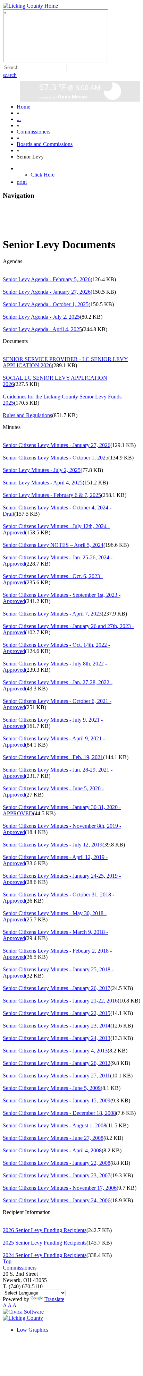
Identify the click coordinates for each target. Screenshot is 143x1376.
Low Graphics (32, 1330)
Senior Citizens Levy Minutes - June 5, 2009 (52, 1088)
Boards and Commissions (45, 144)
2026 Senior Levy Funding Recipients (44, 1230)
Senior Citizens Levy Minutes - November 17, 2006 (60, 1188)
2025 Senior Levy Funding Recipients (44, 1243)
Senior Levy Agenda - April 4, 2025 (42, 329)
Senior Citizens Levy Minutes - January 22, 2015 (56, 1013)
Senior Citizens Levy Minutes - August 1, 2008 (54, 1125)
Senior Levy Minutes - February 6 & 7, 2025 (52, 495)
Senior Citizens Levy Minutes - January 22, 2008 (56, 1163)
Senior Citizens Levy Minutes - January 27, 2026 (56, 445)
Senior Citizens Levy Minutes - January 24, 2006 (56, 1200)
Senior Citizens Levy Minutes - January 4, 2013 (55, 1051)
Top (7, 1261)
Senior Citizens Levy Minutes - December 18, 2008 (59, 1113)
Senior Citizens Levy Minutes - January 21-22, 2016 (60, 1001)
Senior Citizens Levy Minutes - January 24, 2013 (56, 1038)
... (19, 119)
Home (23, 107)
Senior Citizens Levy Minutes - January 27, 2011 (56, 1075)
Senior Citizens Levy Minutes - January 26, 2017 (56, 988)
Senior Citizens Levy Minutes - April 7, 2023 (52, 614)
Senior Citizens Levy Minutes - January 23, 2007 (56, 1175)
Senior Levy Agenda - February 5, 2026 (47, 279)
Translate (54, 1299)
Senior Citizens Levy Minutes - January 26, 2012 (56, 1063)
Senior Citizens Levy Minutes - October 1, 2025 (55, 458)
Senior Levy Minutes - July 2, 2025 (42, 470)
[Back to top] (23, 1318)
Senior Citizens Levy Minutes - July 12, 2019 (52, 845)
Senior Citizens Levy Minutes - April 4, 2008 (52, 1150)
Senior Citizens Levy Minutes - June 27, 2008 (53, 1138)
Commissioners (33, 132)
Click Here (42, 175)
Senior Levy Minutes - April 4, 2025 (43, 482)
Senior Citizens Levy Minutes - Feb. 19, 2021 (53, 757)
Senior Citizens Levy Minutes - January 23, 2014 (56, 1026)
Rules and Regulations (27, 415)
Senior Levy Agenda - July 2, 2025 (41, 317)
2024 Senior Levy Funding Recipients (44, 1255)
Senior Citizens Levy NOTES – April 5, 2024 (53, 545)
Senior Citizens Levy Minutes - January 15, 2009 (56, 1100)
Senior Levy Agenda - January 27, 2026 (47, 292)
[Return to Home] (30, 6)
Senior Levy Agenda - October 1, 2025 (46, 304)
